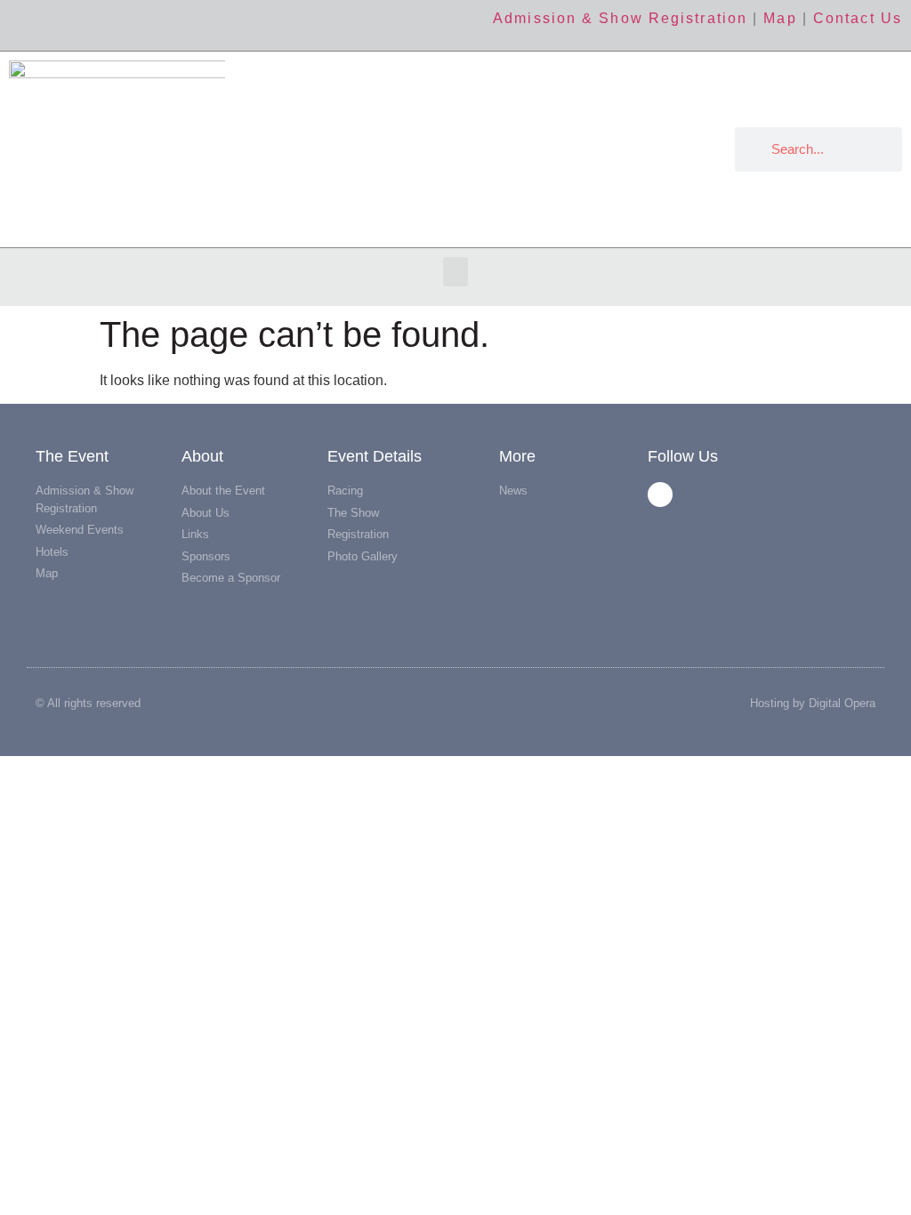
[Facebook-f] (660, 494)
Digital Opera (842, 703)
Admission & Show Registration (620, 18)
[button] (455, 271)
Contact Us (857, 18)
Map (779, 18)
